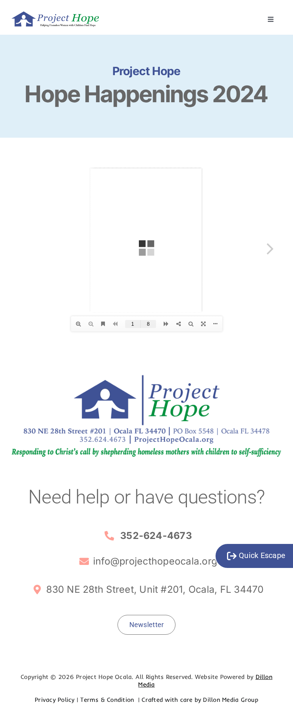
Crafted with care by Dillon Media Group (200, 699)
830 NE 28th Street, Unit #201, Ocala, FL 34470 (155, 589)
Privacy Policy (54, 699)
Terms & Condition (108, 699)
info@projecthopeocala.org (155, 561)
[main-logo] (55, 14)
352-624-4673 (156, 535)
